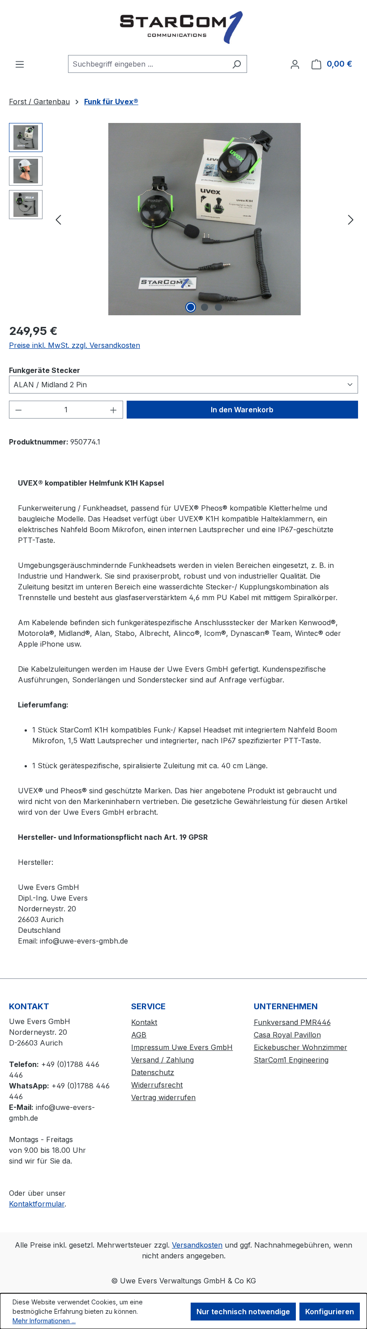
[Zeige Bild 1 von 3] (190, 307)
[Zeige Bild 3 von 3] (218, 307)
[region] (183, 219)
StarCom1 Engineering (291, 1059)
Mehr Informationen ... (44, 1321)
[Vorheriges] (58, 219)
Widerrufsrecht (157, 1084)
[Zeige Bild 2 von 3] (204, 307)
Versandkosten (197, 1244)
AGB (138, 1034)
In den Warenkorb (242, 409)
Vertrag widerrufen (163, 1097)
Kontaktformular (36, 1203)
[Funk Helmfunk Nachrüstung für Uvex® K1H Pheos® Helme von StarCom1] (204, 219)
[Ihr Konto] (295, 64)
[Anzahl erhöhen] (113, 410)
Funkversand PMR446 (292, 1022)
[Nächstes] (351, 219)
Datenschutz (152, 1072)
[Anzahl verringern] (18, 410)
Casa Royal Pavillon (287, 1034)
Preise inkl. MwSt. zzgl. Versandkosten (74, 345)
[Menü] (19, 64)
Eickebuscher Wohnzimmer (300, 1047)
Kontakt (144, 1022)
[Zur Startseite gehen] (183, 27)
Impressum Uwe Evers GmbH (182, 1047)
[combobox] (147, 64)
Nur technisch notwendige (243, 1311)
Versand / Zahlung (162, 1059)
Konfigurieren (329, 1311)
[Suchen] (236, 64)
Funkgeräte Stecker (44, 370)
